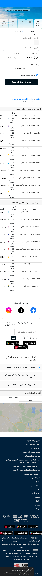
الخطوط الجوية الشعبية (32, 474)
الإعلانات (37, 509)
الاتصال (37, 501)
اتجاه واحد (33, 31)
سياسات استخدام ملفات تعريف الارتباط (26, 470)
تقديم (13, 338)
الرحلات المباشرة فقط (28, 75)
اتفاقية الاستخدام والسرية (31, 444)
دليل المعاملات (35, 448)
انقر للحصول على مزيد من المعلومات (21, 570)
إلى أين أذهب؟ (35, 493)
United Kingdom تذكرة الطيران (23, 99)
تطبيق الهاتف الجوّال (33, 441)
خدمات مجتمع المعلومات (31, 452)
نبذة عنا (37, 497)
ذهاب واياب (17, 31)
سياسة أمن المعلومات (32, 456)
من (34, 34)
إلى (34, 44)
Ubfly (38, 99)
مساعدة (37, 505)
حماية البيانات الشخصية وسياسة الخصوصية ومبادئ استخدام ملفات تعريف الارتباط (23, 461)
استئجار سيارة (35, 485)
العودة (15, 53)
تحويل (38, 489)
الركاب (33, 64)
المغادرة (33, 53)
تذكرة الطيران (35, 478)
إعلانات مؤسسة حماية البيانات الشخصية (26, 466)
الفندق (38, 482)
